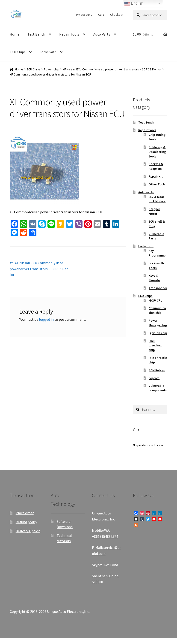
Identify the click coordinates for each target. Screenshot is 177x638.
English (136, 3)
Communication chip (157, 310)
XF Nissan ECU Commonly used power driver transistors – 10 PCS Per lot (112, 69)
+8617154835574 (105, 536)
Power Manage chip (158, 322)
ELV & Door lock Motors (157, 199)
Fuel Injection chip (155, 345)
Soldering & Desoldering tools (157, 151)
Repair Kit (156, 176)
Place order (25, 513)
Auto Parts (101, 34)
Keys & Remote (154, 277)
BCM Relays (157, 370)
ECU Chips (18, 52)
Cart (101, 14)
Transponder (158, 288)
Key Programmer (158, 253)
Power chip (51, 69)
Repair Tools (69, 34)
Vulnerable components (158, 388)
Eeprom (154, 378)
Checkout (116, 14)
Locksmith (48, 52)
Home (14, 34)
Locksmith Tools (156, 265)
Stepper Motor (154, 211)
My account (84, 14)
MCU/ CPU (155, 300)
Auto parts (146, 192)
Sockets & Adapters (156, 166)
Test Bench (36, 34)
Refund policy (26, 522)
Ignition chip (158, 333)
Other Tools (157, 184)
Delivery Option (28, 531)
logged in (46, 319)
